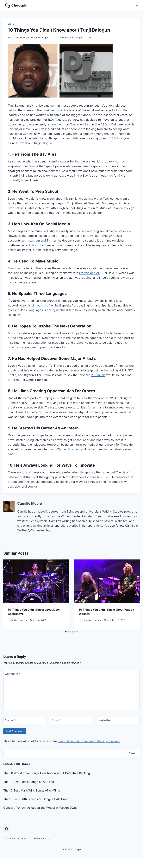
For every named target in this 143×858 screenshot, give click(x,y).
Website (104, 720)
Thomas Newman (92, 620)
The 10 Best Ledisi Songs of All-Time (28, 782)
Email (56, 720)
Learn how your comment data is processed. (89, 741)
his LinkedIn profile (40, 305)
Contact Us (24, 838)
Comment (13, 674)
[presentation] (36, 581)
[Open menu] (137, 5)
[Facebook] (6, 829)
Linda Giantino (19, 620)
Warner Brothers (68, 449)
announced (55, 124)
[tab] (66, 632)
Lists (11, 24)
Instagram (33, 240)
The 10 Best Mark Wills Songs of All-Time (31, 790)
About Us (10, 838)
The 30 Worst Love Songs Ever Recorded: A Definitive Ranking (46, 773)
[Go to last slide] (8, 594)
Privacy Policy (41, 838)
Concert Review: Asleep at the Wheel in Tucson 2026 (40, 807)
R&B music (98, 375)
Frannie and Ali (89, 273)
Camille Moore (19, 37)
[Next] (135, 594)
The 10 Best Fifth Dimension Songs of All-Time (35, 799)
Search (133, 753)
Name (10, 720)
